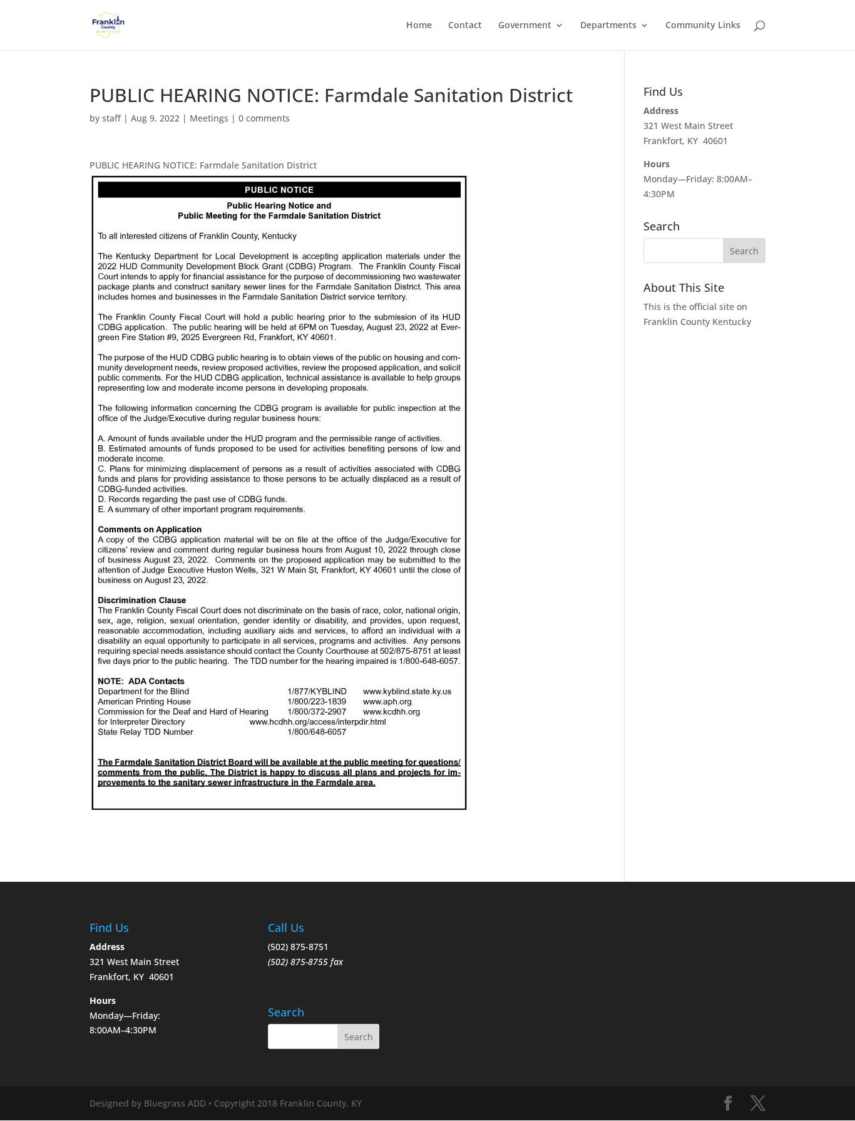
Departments (608, 26)
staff (111, 118)
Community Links (702, 26)
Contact (465, 26)
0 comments (264, 118)
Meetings (209, 118)
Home (419, 26)
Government (524, 26)
